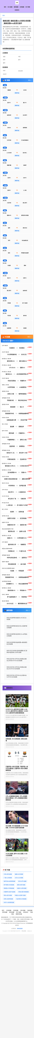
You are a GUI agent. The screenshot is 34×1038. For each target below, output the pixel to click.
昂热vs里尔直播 (8, 895)
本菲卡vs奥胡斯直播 (9, 902)
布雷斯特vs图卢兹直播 (9, 891)
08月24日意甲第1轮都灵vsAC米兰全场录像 (16, 618)
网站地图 (24, 931)
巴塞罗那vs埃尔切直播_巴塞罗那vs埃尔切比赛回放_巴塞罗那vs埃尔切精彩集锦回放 (17, 768)
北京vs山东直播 (19, 877)
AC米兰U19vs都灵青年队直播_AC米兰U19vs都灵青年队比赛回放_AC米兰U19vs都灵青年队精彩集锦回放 (17, 711)
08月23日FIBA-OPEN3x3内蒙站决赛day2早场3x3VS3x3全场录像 (17, 659)
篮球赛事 (5, 67)
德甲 (4, 63)
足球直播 (22, 7)
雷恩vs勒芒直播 (21, 884)
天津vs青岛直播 (8, 874)
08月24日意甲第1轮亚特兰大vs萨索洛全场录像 (17, 635)
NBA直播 (10, 7)
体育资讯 (17, 10)
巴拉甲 (4, 74)
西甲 (4, 59)
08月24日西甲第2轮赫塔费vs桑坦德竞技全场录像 (17, 643)
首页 (5, 7)
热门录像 (28, 7)
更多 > (29, 80)
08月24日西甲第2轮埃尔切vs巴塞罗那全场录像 (17, 626)
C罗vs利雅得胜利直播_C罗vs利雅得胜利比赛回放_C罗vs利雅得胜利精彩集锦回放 (16, 798)
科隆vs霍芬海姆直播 (23, 891)
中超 (19, 56)
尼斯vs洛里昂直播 (8, 899)
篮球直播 (16, 7)
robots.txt (29, 931)
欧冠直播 (11, 912)
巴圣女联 (20, 70)
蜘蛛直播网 (20, 928)
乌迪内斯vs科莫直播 (21, 899)
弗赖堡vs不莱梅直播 (9, 888)
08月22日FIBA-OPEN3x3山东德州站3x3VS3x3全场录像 (17, 676)
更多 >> (29, 337)
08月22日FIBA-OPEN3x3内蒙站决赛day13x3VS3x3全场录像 (17, 668)
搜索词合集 (19, 914)
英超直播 (29, 910)
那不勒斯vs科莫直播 (9, 884)
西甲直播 (4, 912)
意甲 (19, 59)
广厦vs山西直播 (8, 877)
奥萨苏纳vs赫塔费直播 (9, 881)
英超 (4, 56)
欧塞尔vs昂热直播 (21, 888)
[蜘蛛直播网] (17, 3)
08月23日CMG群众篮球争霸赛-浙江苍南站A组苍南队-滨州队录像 (17, 651)
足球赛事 (5, 53)
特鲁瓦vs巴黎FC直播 (20, 895)
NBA (4, 70)
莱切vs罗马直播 (22, 881)
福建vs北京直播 (19, 874)
